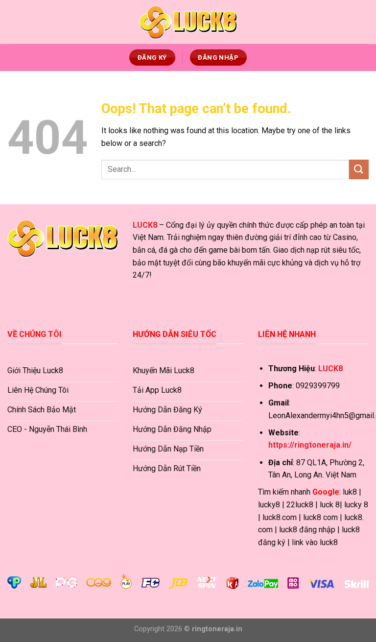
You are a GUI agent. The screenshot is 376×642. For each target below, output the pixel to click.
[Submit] (359, 169)
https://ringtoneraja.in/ (310, 445)
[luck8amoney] (188, 22)
